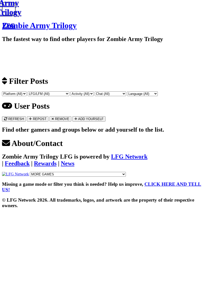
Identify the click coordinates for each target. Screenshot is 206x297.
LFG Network (129, 156)
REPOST (39, 119)
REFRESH (15, 119)
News (67, 163)
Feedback (17, 163)
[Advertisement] (58, 59)
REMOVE (61, 119)
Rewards (45, 163)
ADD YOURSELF (90, 119)
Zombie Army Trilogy (39, 25)
